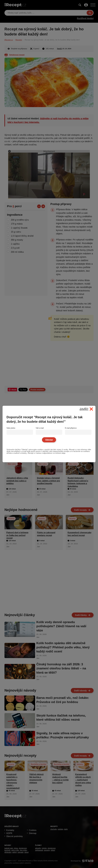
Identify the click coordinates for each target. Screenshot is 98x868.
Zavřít (84, 409)
